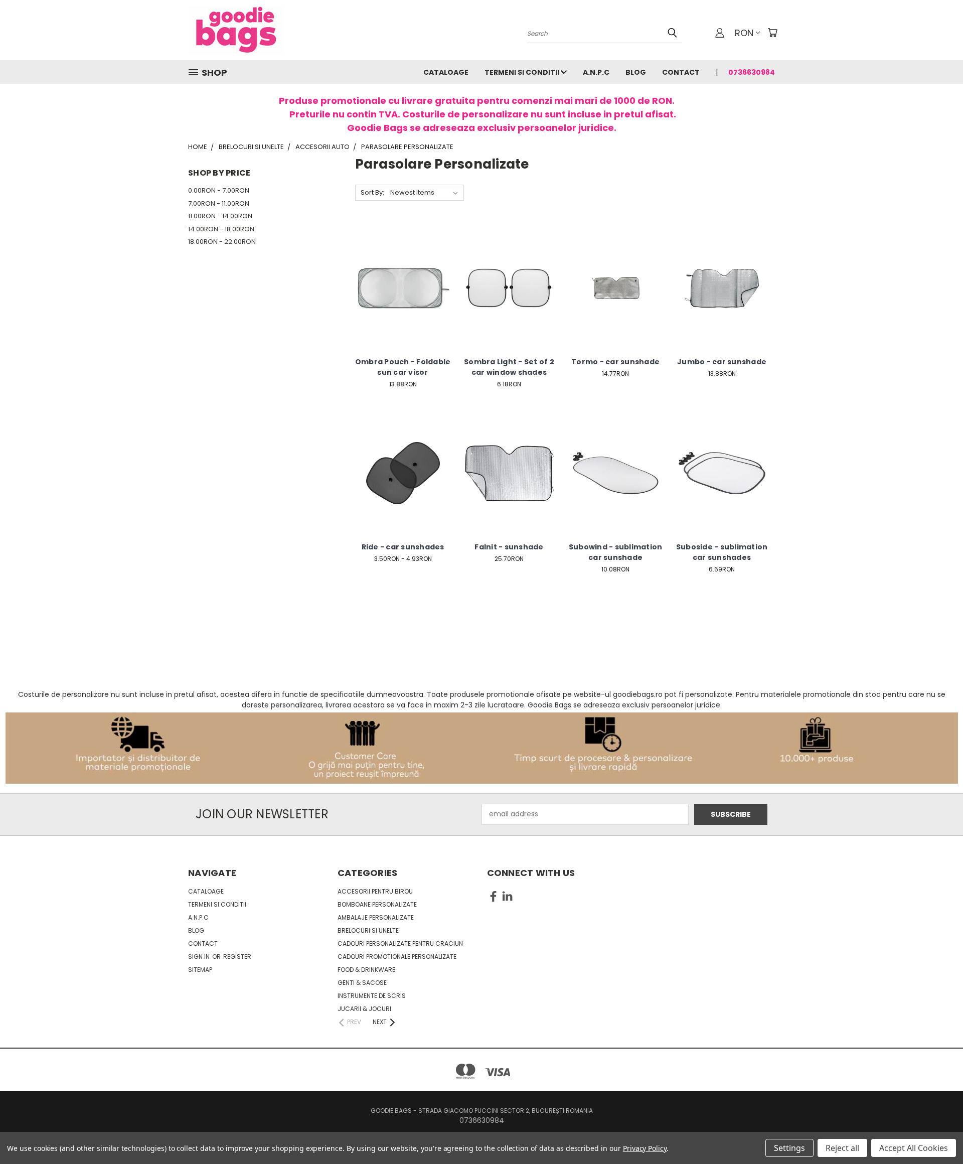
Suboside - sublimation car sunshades (722, 552)
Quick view (403, 277)
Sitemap (200, 969)
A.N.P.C (596, 72)
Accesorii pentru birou (375, 891)
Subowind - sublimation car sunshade (616, 552)
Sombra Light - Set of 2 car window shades (509, 367)
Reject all (842, 1147)
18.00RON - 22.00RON (222, 241)
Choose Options (403, 296)
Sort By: (372, 192)
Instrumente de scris (372, 995)
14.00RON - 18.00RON (221, 229)
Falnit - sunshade (508, 547)
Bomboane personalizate (377, 904)
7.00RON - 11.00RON (218, 203)
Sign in (199, 956)
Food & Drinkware (366, 969)
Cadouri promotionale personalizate (397, 956)
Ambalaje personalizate (376, 917)
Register (237, 956)
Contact (681, 72)
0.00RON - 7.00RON (218, 190)
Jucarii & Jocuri (364, 1008)
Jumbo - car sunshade (721, 362)
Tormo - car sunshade (615, 362)
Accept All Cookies (913, 1147)
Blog (635, 72)
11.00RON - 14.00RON (220, 216)
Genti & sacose (362, 982)
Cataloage (445, 72)
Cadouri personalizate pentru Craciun (400, 943)
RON (744, 33)
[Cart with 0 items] (772, 33)
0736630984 (751, 72)
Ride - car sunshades (403, 547)
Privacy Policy (645, 1148)
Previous (936, 1132)
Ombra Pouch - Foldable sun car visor (403, 367)
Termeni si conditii (523, 72)
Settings (789, 1147)
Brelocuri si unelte (368, 930)
